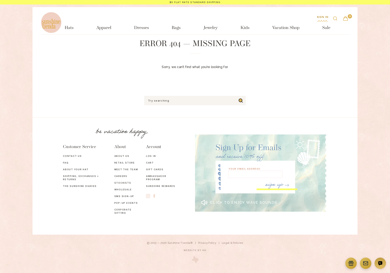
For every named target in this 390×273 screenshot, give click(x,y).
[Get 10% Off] (365, 263)
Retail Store (124, 162)
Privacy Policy (207, 243)
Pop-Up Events (126, 203)
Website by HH (195, 250)
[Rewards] (351, 263)
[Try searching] (241, 100)
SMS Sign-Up (124, 196)
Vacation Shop (285, 28)
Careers (120, 176)
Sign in (322, 17)
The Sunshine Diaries (80, 186)
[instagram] (148, 196)
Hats (69, 28)
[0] (345, 19)
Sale (326, 28)
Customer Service (79, 147)
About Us (121, 156)
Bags (176, 28)
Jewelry (210, 28)
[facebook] (154, 196)
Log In (151, 156)
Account (153, 147)
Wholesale (123, 189)
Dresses (141, 28)
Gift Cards (155, 169)
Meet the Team (126, 169)
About (120, 147)
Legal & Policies (232, 243)
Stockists (122, 182)
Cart (150, 162)
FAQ (65, 162)
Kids (244, 28)
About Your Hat (76, 169)
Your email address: (245, 169)
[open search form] (335, 19)
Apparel (103, 28)
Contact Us (72, 156)
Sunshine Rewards (160, 186)
